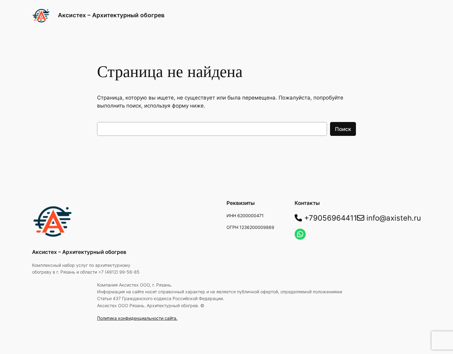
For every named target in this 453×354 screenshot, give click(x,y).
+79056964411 (329, 218)
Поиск (343, 129)
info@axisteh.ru (392, 218)
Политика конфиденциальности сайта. (137, 318)
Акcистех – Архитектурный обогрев (111, 15)
